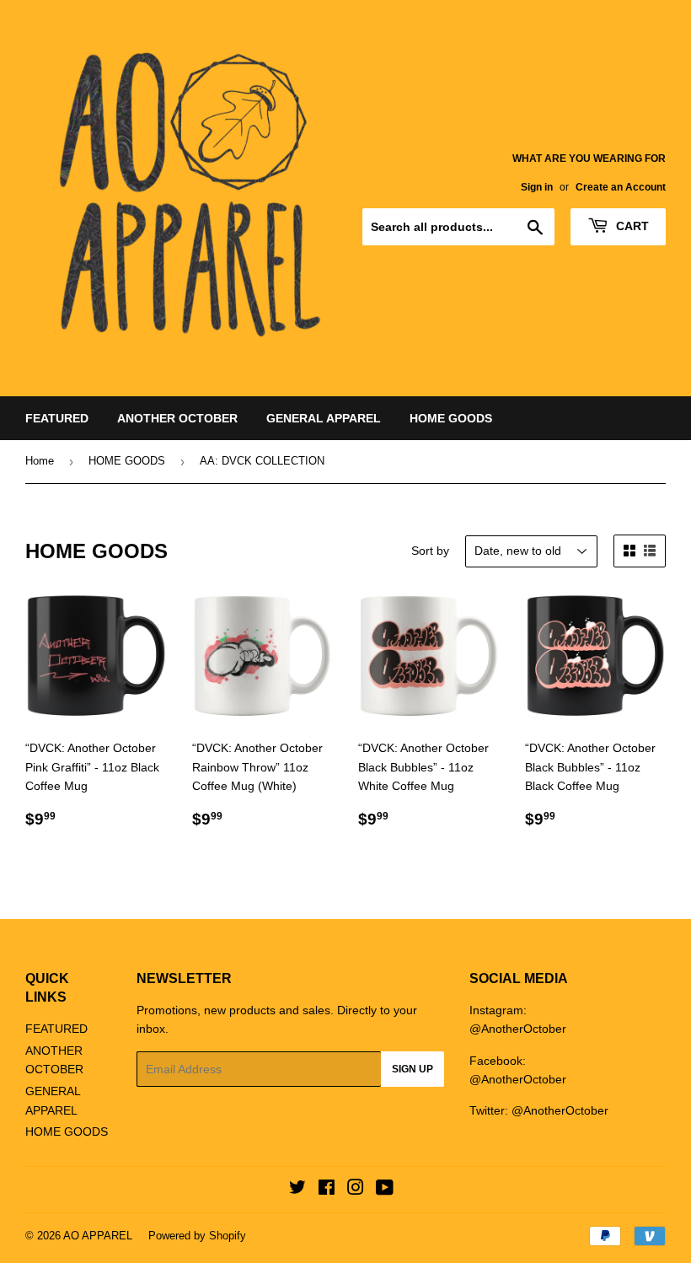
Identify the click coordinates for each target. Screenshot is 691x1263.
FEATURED (56, 418)
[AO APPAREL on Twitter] (297, 1189)
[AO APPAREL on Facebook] (326, 1189)
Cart (631, 226)
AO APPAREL (97, 1235)
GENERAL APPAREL (323, 418)
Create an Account (621, 187)
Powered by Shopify (197, 1235)
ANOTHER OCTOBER (177, 418)
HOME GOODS (451, 418)
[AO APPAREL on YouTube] (385, 1189)
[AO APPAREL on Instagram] (355, 1189)
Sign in (537, 187)
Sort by (430, 550)
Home (39, 460)
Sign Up (412, 1069)
